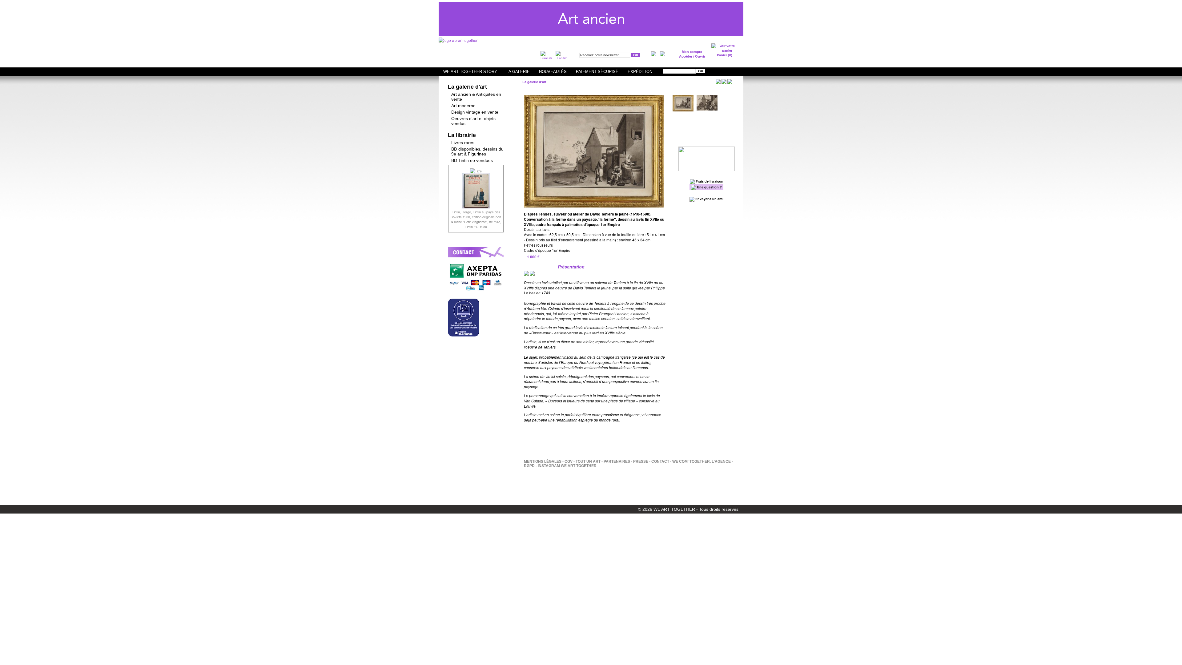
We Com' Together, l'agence (701, 461)
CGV (569, 461)
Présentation (571, 267)
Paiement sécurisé (597, 71)
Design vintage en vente (474, 112)
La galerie (518, 71)
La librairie (462, 135)
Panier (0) (724, 55)
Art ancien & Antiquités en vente (476, 97)
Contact (660, 461)
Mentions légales (542, 461)
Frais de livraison (709, 181)
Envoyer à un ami (708, 198)
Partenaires (617, 461)
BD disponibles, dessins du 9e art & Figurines (477, 151)
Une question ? (709, 187)
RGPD (529, 466)
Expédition (640, 71)
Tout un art (588, 461)
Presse (640, 461)
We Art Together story (470, 71)
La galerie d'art (467, 87)
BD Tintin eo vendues (472, 160)
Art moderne (463, 105)
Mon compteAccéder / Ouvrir (692, 53)
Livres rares (462, 142)
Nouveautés (553, 71)
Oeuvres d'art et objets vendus (473, 121)
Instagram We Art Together (567, 466)
